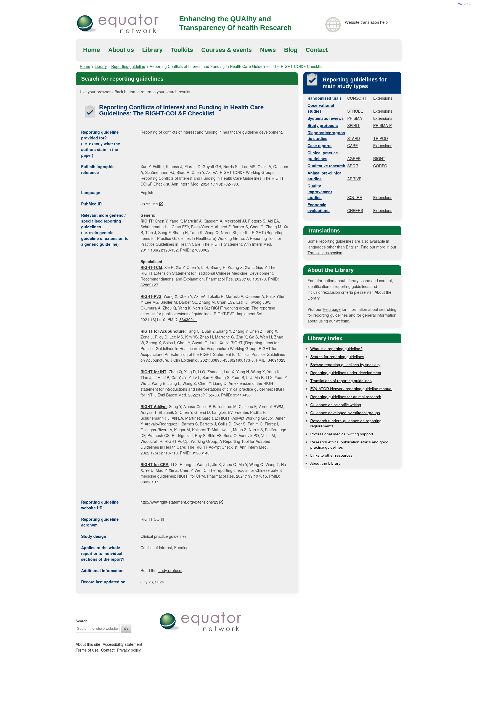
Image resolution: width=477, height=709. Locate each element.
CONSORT (357, 98)
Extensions (382, 98)
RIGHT (379, 158)
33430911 (188, 319)
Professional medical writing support (341, 434)
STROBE (355, 111)
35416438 (242, 395)
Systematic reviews (326, 118)
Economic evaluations (319, 207)
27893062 (201, 250)
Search (82, 620)
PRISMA (354, 118)
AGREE (354, 158)
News (268, 49)
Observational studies (321, 108)
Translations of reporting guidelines (341, 381)
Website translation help (366, 22)
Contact (317, 49)
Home (91, 49)
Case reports (320, 145)
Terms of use (87, 650)
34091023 (276, 360)
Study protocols (323, 125)
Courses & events (226, 49)
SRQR (352, 165)
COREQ (380, 165)
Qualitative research (326, 165)
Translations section (325, 252)
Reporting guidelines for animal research (345, 397)
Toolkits (182, 49)
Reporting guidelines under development (345, 373)
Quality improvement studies (320, 191)
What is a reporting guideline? (336, 348)
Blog (290, 49)
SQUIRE (354, 197)
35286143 (201, 453)
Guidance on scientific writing (335, 405)
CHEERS (355, 210)
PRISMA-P (382, 125)
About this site (88, 644)
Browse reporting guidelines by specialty (345, 365)
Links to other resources (331, 455)
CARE (352, 145)
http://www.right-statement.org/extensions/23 (179, 502)
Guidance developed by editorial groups (345, 413)
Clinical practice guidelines (323, 155)
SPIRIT (353, 125)
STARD (353, 138)
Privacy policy (129, 650)
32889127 (149, 284)
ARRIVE (354, 178)
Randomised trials (325, 98)
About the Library (325, 463)
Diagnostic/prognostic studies (326, 135)
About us (121, 49)
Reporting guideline (128, 66)
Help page (332, 309)
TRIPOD (380, 138)
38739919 (149, 204)
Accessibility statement (122, 644)
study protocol (170, 570)
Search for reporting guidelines (337, 356)
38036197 (149, 482)
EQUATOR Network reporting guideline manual (351, 389)
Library (152, 49)
